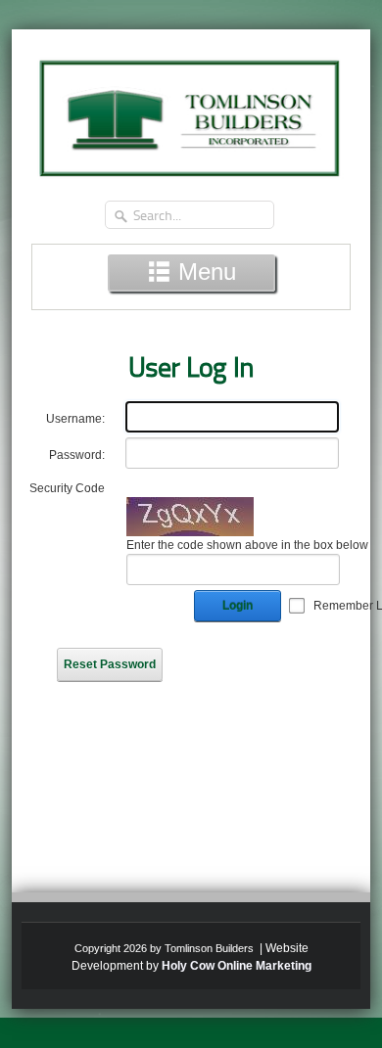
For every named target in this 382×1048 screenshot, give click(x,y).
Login (237, 606)
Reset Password (110, 664)
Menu (203, 271)
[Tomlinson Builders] (191, 111)
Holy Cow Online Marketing (236, 966)
